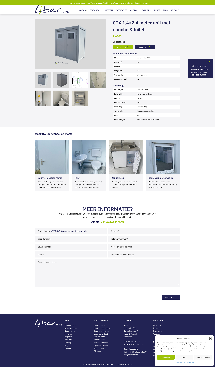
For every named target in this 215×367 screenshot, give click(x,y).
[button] (210, 338)
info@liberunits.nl (141, 3)
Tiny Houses (99, 348)
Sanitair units (99, 336)
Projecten (108, 10)
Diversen (97, 351)
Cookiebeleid (179, 362)
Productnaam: (44, 230)
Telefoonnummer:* (119, 238)
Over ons (146, 10)
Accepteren (165, 357)
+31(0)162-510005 (94, 3)
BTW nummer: (44, 246)
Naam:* (41, 254)
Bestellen (121, 47)
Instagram (157, 331)
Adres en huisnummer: (121, 246)
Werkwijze (121, 10)
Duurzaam (134, 10)
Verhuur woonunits (101, 342)
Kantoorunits (99, 325)
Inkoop (157, 10)
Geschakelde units (101, 331)
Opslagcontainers (101, 345)
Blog (165, 10)
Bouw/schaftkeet (101, 334)
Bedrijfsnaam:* (44, 238)
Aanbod (82, 10)
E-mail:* (115, 230)
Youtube (156, 334)
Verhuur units (69, 325)
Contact (175, 10)
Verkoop (67, 342)
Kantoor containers (102, 328)
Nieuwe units (69, 331)
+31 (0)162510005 (112, 222)
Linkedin (156, 328)
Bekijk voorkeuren (203, 357)
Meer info (143, 47)
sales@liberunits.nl (198, 72)
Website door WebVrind (125, 365)
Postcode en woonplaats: (122, 254)
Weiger (184, 357)
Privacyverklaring (189, 362)
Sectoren (94, 10)
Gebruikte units (70, 328)
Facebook (157, 325)
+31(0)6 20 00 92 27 (117, 3)
